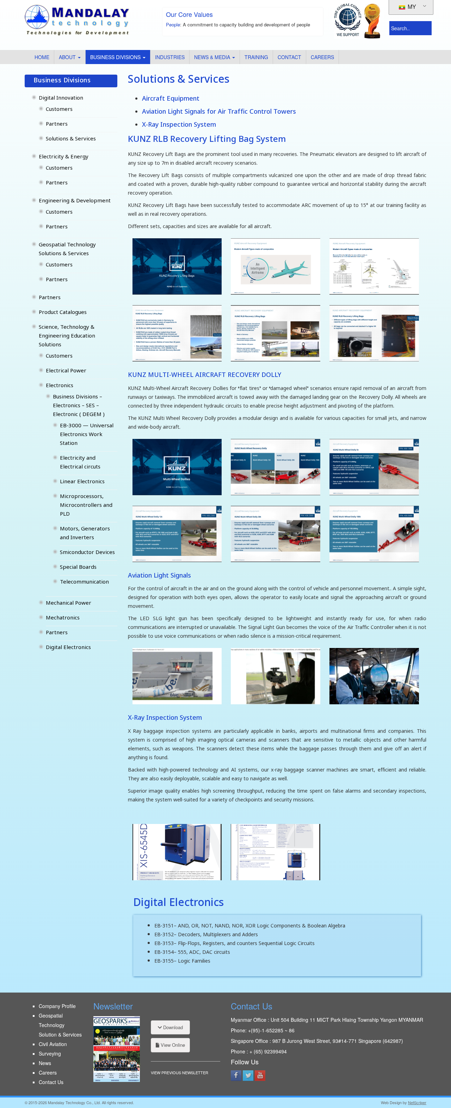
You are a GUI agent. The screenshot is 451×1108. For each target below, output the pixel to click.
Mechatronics (63, 618)
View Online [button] (172, 1044)
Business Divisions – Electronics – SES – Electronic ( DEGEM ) (79, 406)
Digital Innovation (61, 98)
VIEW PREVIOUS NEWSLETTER (179, 1072)
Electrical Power (66, 371)
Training (256, 57)
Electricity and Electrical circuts (80, 463)
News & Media (212, 57)
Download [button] (172, 1027)
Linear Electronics (82, 482)
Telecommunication (84, 582)
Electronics (59, 386)
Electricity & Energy (63, 157)
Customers (59, 109)
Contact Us (51, 1081)
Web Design (391, 1102)
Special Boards (78, 567)
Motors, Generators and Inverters (85, 533)
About (68, 57)
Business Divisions (116, 57)
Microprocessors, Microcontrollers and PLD (86, 505)
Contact (289, 57)
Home (42, 57)
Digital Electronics (68, 648)
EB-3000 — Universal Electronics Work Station (86, 434)
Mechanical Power (68, 603)
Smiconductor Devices (87, 553)
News (45, 1062)
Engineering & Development (75, 201)
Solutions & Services (71, 139)
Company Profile (57, 1005)
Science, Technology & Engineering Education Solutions (67, 336)
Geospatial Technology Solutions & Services (67, 249)
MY (411, 6)
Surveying (50, 1053)
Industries (170, 57)
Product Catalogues (63, 313)
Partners (57, 124)
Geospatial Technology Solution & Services (60, 1025)
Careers (322, 57)
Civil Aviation (53, 1043)
